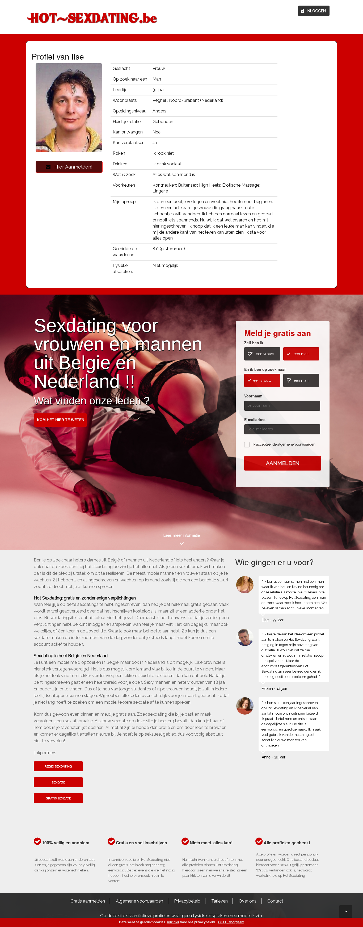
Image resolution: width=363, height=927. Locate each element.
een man (301, 354)
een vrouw (265, 354)
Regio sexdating (58, 766)
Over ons (247, 901)
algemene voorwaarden (296, 444)
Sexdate (58, 782)
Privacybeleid (187, 901)
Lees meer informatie (181, 535)
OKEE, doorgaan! (231, 922)
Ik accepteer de (284, 444)
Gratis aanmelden (87, 901)
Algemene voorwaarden (139, 901)
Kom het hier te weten (60, 420)
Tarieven (219, 901)
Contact (275, 901)
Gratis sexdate (58, 798)
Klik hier (173, 922)
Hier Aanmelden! (71, 167)
